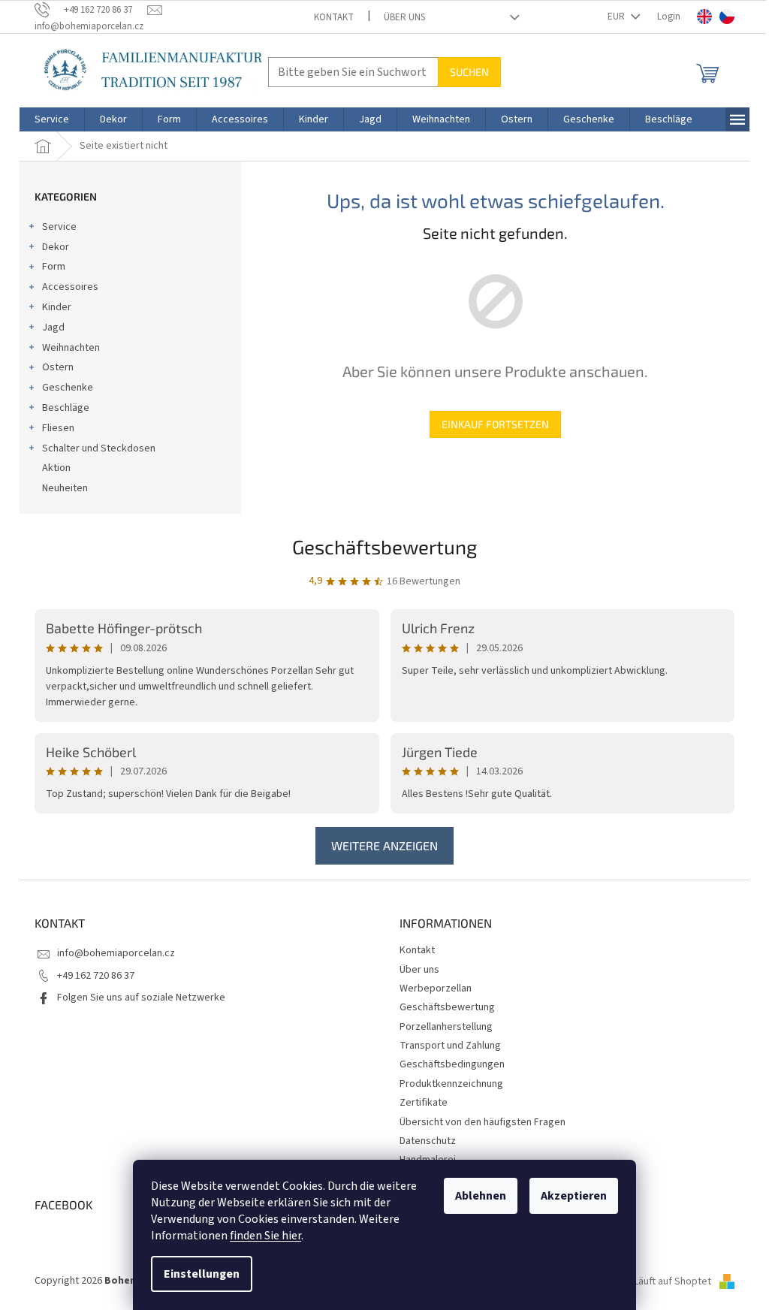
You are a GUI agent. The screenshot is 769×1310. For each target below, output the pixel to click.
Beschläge (65, 407)
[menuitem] (52, 119)
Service (59, 226)
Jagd (53, 327)
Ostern (58, 367)
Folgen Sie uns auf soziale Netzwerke (141, 997)
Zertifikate (424, 1102)
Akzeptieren (574, 1196)
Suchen (469, 71)
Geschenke (67, 387)
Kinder (56, 307)
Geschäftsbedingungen (452, 1064)
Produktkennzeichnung (451, 1083)
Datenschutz (428, 1141)
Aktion (56, 467)
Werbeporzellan (436, 988)
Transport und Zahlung (450, 1045)
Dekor (55, 247)
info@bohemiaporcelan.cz (116, 953)
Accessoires (70, 286)
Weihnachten (71, 347)
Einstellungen (202, 1274)
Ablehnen (480, 1196)
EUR (617, 16)
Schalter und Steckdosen (98, 448)
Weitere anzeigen (384, 845)
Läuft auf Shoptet (673, 1281)
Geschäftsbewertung (385, 546)
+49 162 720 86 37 (95, 975)
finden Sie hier (265, 1235)
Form (53, 266)
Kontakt (334, 17)
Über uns (404, 17)
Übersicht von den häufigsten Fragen (482, 1122)
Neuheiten (65, 488)
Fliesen (58, 428)
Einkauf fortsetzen (495, 424)
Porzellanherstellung (446, 1026)
